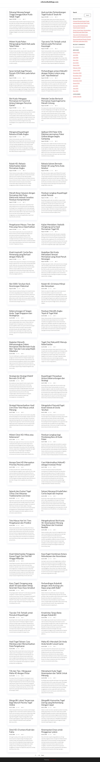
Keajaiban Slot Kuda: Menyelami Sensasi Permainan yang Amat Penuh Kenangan (53, 255)
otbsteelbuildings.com (49, 2)
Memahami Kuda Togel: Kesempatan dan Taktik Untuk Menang (54, 673)
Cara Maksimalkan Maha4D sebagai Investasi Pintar (53, 463)
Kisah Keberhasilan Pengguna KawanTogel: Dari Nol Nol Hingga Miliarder (22, 556)
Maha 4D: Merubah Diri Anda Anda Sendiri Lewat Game (54, 642)
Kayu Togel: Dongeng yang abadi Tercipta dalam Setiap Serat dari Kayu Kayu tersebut (22, 585)
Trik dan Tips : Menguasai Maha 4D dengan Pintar (20, 672)
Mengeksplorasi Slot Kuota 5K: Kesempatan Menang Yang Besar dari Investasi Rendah (52, 523)
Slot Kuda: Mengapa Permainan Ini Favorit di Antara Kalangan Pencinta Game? (20, 101)
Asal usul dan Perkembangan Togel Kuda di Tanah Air (53, 13)
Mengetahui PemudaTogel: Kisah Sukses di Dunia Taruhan (53, 407)
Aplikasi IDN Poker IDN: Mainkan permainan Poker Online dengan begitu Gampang (52, 135)
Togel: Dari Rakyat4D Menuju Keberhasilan (54, 343)
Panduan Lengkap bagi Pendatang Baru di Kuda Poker (51, 436)
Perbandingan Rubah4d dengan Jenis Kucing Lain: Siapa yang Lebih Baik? (52, 585)
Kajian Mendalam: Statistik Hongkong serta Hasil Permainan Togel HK (52, 226)
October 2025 (76, 78)
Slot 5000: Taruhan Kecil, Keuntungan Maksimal (19, 285)
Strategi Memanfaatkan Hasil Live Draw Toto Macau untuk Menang (21, 407)
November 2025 (77, 75)
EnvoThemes (52, 759)
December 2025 (77, 73)
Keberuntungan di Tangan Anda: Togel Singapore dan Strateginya (20, 313)
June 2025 (75, 88)
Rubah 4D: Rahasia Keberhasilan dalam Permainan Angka (17, 165)
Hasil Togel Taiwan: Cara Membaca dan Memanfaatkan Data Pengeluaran (22, 643)
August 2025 (76, 83)
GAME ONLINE (77, 96)
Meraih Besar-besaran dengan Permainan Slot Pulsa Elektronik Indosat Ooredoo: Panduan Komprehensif (22, 196)
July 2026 (75, 55)
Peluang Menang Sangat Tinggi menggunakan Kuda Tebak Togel (20, 14)
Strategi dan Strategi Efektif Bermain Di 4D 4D (21, 377)
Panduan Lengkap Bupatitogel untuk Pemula (54, 194)
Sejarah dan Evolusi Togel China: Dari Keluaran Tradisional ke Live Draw (20, 493)
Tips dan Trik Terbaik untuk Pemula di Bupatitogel (21, 613)
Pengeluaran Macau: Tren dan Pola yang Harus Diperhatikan (22, 225)
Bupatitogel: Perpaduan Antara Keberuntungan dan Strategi (53, 378)
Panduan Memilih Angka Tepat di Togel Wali (51, 312)
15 (39, 755)
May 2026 (75, 60)
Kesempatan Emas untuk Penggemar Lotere (52, 730)
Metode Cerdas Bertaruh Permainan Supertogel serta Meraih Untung (53, 100)
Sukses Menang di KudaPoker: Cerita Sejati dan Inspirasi (54, 492)
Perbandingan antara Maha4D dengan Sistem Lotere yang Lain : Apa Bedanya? (54, 73)
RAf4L (20, 19)
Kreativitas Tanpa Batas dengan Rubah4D (51, 613)
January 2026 (76, 70)
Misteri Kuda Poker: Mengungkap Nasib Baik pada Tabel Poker (22, 43)
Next (42, 755)
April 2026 (76, 63)
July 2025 (75, 86)
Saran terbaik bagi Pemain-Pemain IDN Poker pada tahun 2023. (22, 73)
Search (75, 12)
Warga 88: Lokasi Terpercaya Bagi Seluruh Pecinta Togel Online (21, 702)
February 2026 (77, 68)
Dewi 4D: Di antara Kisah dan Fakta (21, 730)
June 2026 (75, 57)
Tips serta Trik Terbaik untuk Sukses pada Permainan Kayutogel (53, 43)
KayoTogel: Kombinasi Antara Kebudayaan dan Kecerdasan (54, 555)
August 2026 (76, 52)
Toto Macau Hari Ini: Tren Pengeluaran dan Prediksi (20, 521)
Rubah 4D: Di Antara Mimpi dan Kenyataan (53, 285)
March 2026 (76, 65)
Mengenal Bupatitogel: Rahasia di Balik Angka (19, 133)
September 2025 (77, 80)
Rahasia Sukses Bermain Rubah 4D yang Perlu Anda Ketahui (52, 165)
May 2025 (75, 91)
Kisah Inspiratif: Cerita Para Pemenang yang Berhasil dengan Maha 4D (21, 254)
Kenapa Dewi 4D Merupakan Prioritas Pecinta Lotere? (21, 463)
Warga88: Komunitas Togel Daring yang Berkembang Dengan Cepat (53, 702)
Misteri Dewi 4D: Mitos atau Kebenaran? (21, 435)
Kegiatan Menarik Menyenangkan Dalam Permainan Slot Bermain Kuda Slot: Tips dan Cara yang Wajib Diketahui (22, 346)
